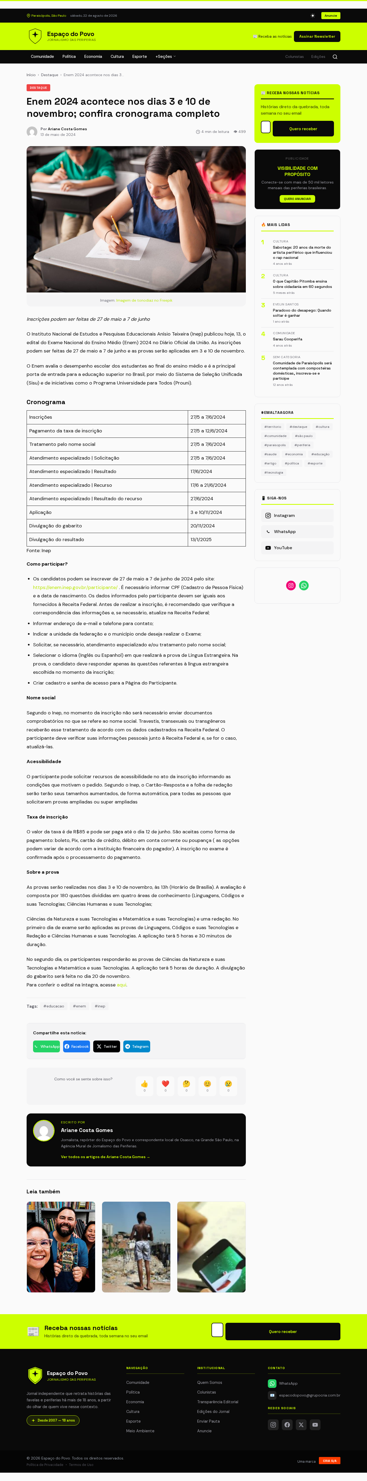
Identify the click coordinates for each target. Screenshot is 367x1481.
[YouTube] (315, 1424)
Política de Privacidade (45, 1464)
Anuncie (331, 15)
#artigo (270, 463)
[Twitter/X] (301, 1424)
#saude (270, 454)
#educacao (53, 1006)
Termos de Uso (81, 1464)
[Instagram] (273, 1424)
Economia (93, 56)
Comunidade (42, 56)
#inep (100, 1006)
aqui (121, 985)
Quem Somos (209, 1382)
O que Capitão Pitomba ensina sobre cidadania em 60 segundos (302, 284)
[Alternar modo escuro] (312, 15)
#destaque (298, 427)
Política (69, 56)
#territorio (272, 427)
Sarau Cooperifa (287, 339)
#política (292, 463)
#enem (79, 1006)
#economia (294, 454)
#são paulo (303, 436)
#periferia (302, 445)
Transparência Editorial (217, 1401)
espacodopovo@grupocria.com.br (305, 1395)
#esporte (315, 463)
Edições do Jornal (213, 1411)
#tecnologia (273, 472)
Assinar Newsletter (317, 36)
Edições (318, 56)
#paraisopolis (275, 445)
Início (31, 74)
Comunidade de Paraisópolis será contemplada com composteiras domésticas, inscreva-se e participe (302, 371)
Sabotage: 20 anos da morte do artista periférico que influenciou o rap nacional (302, 252)
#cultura (322, 427)
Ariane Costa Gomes (67, 128)
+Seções (164, 56)
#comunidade (275, 436)
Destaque (49, 74)
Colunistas (294, 56)
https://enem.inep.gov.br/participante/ (75, 587)
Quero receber (303, 128)
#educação (320, 454)
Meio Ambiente (140, 1431)
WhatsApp (288, 1383)
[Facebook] (287, 1424)
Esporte (139, 56)
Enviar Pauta (208, 1421)
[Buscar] (335, 56)
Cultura (117, 56)
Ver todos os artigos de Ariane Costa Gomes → (105, 1156)
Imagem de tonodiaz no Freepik (144, 300)
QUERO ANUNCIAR (297, 199)
